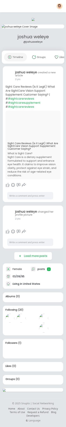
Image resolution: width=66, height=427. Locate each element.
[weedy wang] (21, 328)
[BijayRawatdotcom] (55, 318)
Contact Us (33, 408)
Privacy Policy (50, 408)
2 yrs (17, 79)
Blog (53, 412)
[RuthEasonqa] (21, 318)
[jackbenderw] (9, 351)
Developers (33, 415)
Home (11, 408)
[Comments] (18, 185)
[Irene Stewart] (32, 328)
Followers (11, 342)
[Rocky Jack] (9, 318)
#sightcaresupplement (24, 103)
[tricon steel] (9, 328)
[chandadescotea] (43, 328)
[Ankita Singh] (32, 318)
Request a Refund (38, 412)
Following (11, 309)
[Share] (24, 185)
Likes (8, 366)
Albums (10, 296)
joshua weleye (33, 37)
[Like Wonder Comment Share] (16, 185)
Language (34, 420)
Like (7, 185)
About (21, 408)
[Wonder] (13, 185)
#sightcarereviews (21, 99)
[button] (59, 6)
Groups (10, 379)
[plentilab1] (43, 318)
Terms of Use (17, 412)
